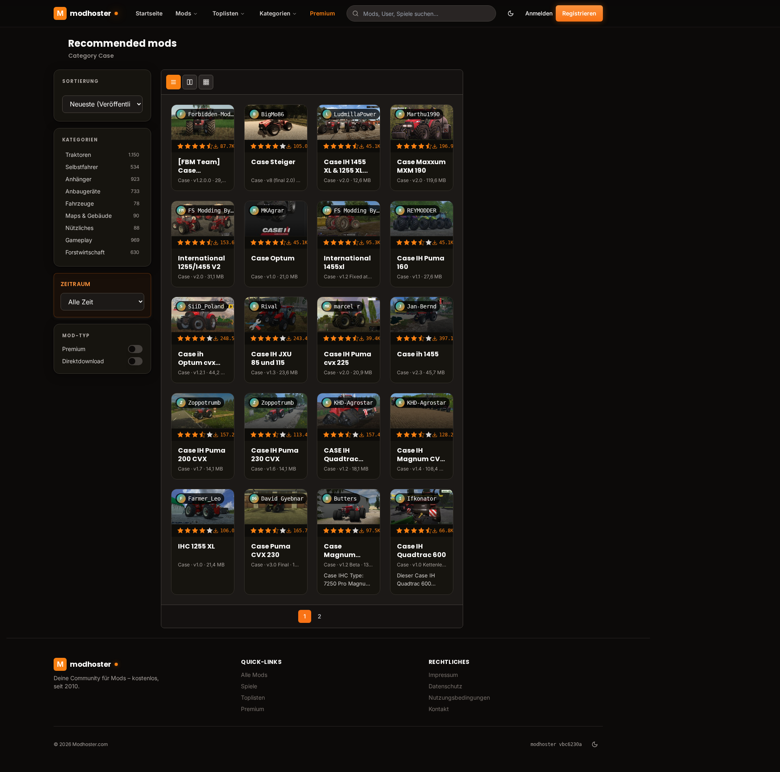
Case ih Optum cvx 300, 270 (196, 358)
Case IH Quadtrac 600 (421, 550)
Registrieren (579, 13)
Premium (322, 13)
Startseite (149, 13)
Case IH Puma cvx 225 (347, 358)
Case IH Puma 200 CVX (201, 455)
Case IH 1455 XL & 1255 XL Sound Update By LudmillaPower (348, 166)
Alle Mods (254, 674)
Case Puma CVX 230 (270, 550)
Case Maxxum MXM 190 (421, 166)
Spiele (249, 686)
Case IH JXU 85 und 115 (271, 358)
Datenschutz (445, 686)
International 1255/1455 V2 (201, 262)
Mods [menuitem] (183, 13)
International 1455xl (347, 262)
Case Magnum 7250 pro (339, 550)
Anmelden (538, 13)
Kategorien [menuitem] (275, 13)
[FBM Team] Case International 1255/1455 (201, 166)
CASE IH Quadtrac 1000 (341, 455)
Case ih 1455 (418, 354)
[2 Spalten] (189, 82)
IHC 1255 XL (196, 546)
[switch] (135, 349)
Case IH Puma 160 (420, 262)
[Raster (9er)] (206, 82)
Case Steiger (273, 162)
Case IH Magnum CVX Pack (420, 455)
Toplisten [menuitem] (225, 13)
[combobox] (421, 13)
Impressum (443, 674)
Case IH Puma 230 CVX (275, 455)
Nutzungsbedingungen (459, 697)
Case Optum (273, 258)
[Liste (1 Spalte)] (173, 82)
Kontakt (439, 708)
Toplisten (253, 697)
